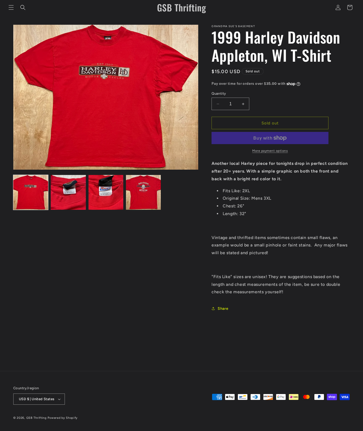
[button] (11, 7)
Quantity (219, 93)
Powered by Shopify (63, 418)
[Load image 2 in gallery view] (68, 192)
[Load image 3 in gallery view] (105, 192)
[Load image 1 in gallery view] (30, 192)
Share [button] (223, 308)
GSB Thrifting (37, 418)
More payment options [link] (270, 151)
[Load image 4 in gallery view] (143, 192)
